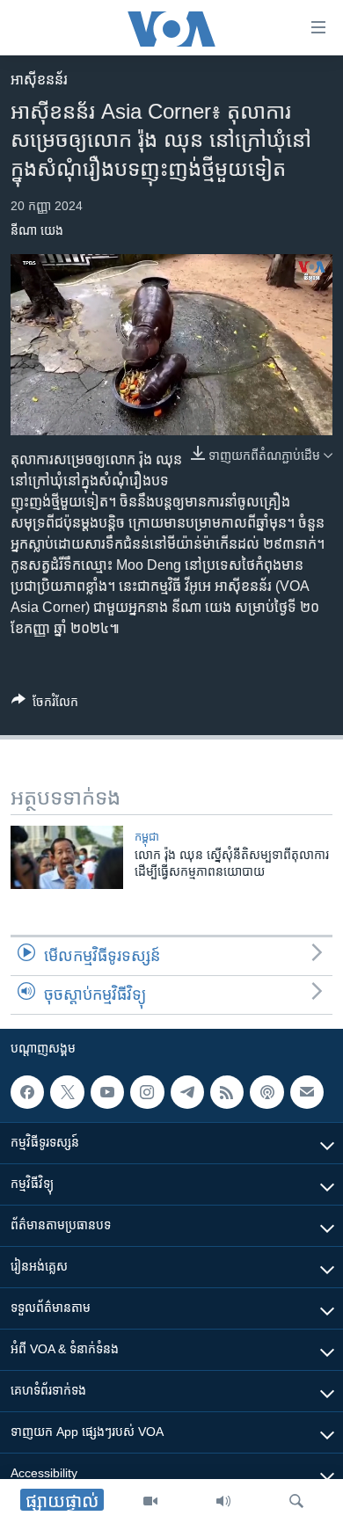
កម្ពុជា (147, 836)
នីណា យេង (37, 230)
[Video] (150, 1501)
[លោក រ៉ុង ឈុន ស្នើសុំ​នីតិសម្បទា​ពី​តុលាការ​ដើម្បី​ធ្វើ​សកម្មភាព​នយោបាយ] (67, 857)
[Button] (44, 705)
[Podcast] (266, 1092)
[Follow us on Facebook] (27, 1092)
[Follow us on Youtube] (107, 1092)
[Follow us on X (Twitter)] (67, 1092)
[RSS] (227, 1092)
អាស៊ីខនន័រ (39, 79)
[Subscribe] (307, 1092)
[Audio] (223, 1501)
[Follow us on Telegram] (187, 1092)
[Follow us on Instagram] (147, 1092)
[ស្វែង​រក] (296, 1501)
